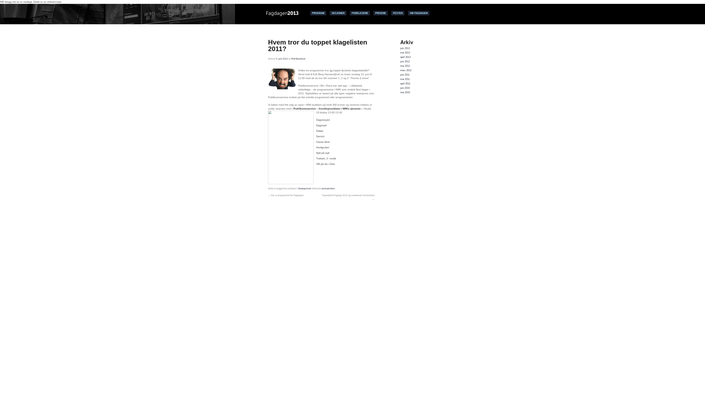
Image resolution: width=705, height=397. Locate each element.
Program (318, 13)
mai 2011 (405, 79)
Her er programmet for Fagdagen (286, 195)
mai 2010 (405, 92)
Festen (398, 13)
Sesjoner (338, 13)
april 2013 (405, 57)
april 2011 (405, 83)
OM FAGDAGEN (419, 13)
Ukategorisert (304, 188)
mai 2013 (405, 52)
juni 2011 (405, 75)
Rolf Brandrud (298, 59)
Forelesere (360, 13)
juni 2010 (405, 88)
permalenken (328, 188)
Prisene (380, 13)
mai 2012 (405, 66)
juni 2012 (405, 61)
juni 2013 (405, 48)
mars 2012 (405, 70)
